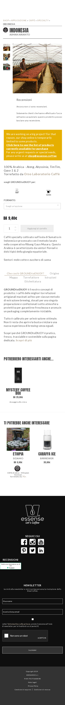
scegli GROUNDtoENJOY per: (20, 182)
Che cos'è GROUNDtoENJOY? (25, 273)
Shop (6, 20)
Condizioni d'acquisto (23, 689)
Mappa (14, 277)
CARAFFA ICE (47, 454)
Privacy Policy (33, 686)
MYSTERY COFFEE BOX (18, 391)
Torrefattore (31, 277)
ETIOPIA (18, 454)
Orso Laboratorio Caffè (42, 174)
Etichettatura (33, 281)
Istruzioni (50, 277)
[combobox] (32, 206)
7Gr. (24, 476)
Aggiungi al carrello (37, 228)
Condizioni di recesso (42, 689)
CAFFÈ (32, 20)
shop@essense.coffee (42, 155)
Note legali (32, 682)
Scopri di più (24, 340)
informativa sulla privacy (19, 624)
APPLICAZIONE (19, 20)
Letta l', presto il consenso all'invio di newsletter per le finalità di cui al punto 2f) (27, 625)
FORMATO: (10, 200)
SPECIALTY (43, 20)
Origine (54, 273)
